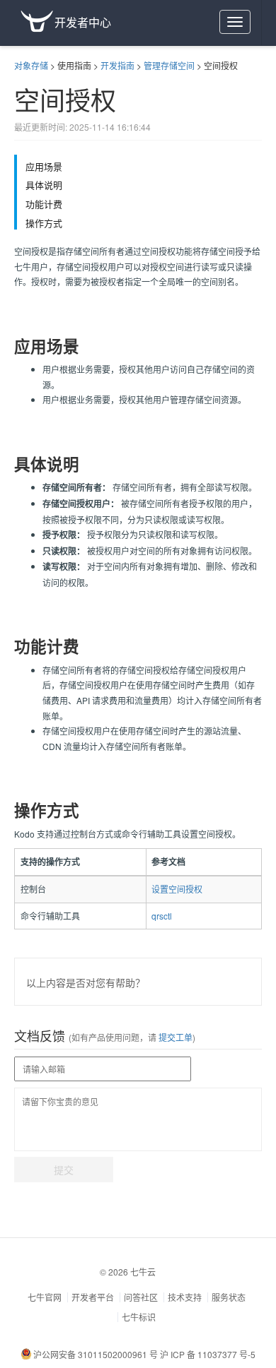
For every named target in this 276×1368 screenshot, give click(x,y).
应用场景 (43, 166)
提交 (64, 1169)
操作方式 (43, 223)
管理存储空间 (169, 65)
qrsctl (161, 916)
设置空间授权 (176, 889)
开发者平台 (92, 1297)
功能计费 (43, 204)
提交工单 (174, 1037)
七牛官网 (45, 1297)
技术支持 (185, 1297)
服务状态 (229, 1297)
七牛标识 (139, 1317)
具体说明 (43, 185)
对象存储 (31, 65)
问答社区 (141, 1297)
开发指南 (117, 65)
